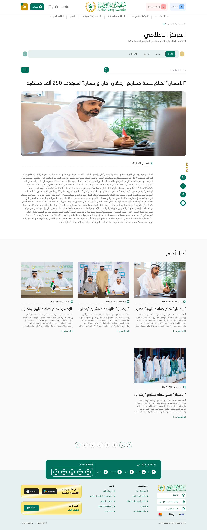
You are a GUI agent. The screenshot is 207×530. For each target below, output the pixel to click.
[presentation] (25, 53)
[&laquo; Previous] (77, 444)
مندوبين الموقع (107, 501)
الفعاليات (133, 54)
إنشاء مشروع (58, 16)
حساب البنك (108, 511)
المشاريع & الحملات (116, 16)
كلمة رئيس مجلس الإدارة (136, 501)
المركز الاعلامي (173, 24)
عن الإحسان (164, 16)
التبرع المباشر (108, 491)
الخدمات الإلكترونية (93, 16)
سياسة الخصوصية (27, 523)
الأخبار (170, 54)
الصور (158, 54)
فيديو (146, 54)
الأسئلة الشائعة (140, 511)
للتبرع (72, 16)
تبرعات (35, 6)
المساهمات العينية (105, 506)
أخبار (164, 24)
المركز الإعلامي (141, 16)
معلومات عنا (141, 491)
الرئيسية (183, 24)
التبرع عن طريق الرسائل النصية (101, 496)
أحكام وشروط (42, 523)
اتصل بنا (143, 506)
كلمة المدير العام (139, 496)
